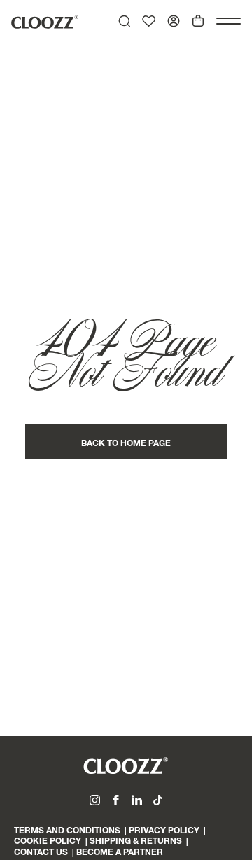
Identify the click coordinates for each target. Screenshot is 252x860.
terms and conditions (67, 831)
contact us (41, 853)
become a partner (119, 853)
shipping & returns (136, 842)
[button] (228, 20)
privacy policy (164, 831)
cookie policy (47, 842)
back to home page (126, 444)
